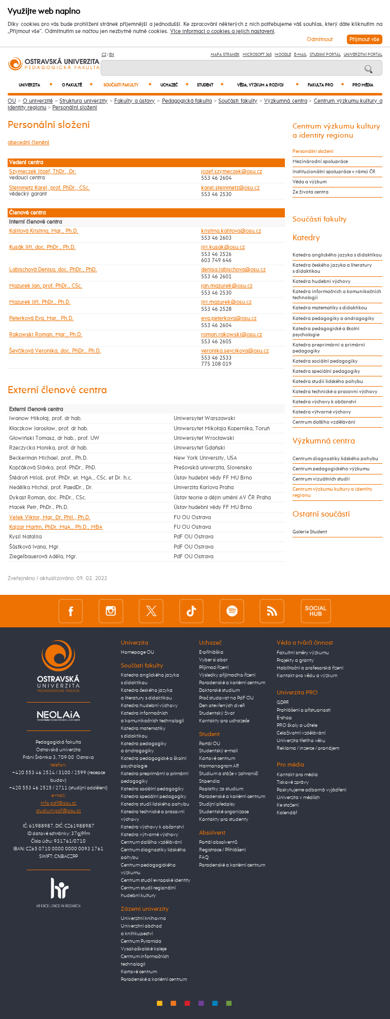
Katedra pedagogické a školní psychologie (326, 331)
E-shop (284, 717)
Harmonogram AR (219, 766)
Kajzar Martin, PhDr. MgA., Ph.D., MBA (56, 527)
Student (210, 85)
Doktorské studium (219, 690)
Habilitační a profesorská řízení (310, 668)
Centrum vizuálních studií (321, 479)
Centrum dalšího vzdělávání (323, 422)
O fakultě (77, 85)
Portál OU (209, 743)
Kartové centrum (139, 971)
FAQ (204, 857)
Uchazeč (174, 85)
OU (12, 101)
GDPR (283, 702)
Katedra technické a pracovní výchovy (334, 391)
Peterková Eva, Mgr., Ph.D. (41, 318)
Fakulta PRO (326, 85)
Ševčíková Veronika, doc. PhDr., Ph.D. (55, 351)
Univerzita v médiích (298, 797)
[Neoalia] (58, 715)
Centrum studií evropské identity (155, 880)
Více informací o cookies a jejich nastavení (222, 31)
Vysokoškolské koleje (144, 948)
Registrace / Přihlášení (222, 849)
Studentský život (217, 713)
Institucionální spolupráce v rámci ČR (333, 171)
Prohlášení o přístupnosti (304, 710)
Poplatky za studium (221, 788)
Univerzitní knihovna (143, 918)
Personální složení (74, 107)
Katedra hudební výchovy (321, 281)
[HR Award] (58, 892)
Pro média (362, 85)
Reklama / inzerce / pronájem (308, 748)
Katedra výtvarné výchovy (321, 412)
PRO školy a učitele (297, 725)
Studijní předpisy (217, 804)
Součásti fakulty (127, 85)
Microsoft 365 (257, 54)
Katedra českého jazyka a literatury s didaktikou (332, 268)
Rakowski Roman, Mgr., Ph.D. (45, 334)
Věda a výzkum (309, 181)
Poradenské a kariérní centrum (154, 979)
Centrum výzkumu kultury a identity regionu (332, 492)
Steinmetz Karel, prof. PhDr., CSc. (49, 187)
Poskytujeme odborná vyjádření (311, 789)
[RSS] (271, 611)
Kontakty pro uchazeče (224, 720)
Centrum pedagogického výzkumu (331, 468)
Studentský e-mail (218, 750)
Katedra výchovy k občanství (324, 401)
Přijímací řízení (214, 667)
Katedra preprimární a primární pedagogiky (328, 348)
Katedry (306, 238)
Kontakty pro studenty (223, 819)
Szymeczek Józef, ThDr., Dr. (42, 171)
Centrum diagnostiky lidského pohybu (335, 458)
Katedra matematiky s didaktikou (329, 307)
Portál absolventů (218, 842)
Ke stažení (288, 805)
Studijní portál (325, 54)
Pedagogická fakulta (187, 101)
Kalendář (287, 812)
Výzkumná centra (285, 101)
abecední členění (28, 142)
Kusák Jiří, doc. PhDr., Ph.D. (42, 247)
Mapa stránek (225, 54)
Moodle (283, 54)
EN (111, 54)
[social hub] (316, 611)
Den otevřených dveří (222, 705)
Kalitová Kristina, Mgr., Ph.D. (43, 231)
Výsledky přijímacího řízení (227, 675)
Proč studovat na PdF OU (226, 697)
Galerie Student (309, 531)
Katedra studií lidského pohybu (327, 381)
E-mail (300, 54)
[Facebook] (70, 611)
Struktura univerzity (83, 101)
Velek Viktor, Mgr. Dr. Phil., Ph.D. (49, 517)
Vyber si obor (213, 659)
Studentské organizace (224, 811)
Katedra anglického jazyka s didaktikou (337, 255)
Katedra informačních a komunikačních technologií (336, 294)
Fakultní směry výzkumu (303, 652)
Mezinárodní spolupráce (320, 161)
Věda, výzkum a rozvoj (268, 85)
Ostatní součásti (321, 514)
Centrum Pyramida (141, 941)
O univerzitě (38, 101)
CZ (104, 54)
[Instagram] (111, 611)
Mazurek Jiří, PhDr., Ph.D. (40, 302)
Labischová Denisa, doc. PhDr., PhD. (53, 269)
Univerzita (35, 85)
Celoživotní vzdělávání (301, 733)
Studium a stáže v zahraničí (228, 773)
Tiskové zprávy (293, 782)
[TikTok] (191, 611)
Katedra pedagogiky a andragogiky (333, 318)
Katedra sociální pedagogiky (325, 361)
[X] (151, 611)
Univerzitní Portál (363, 54)
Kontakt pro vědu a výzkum (307, 675)
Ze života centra (310, 192)
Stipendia (209, 781)
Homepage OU (137, 652)
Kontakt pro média (297, 774)
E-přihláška (211, 652)
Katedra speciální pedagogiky (326, 371)
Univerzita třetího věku (301, 740)
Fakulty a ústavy (134, 101)
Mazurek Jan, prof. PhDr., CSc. (45, 286)
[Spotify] (231, 611)
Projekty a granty (295, 660)
